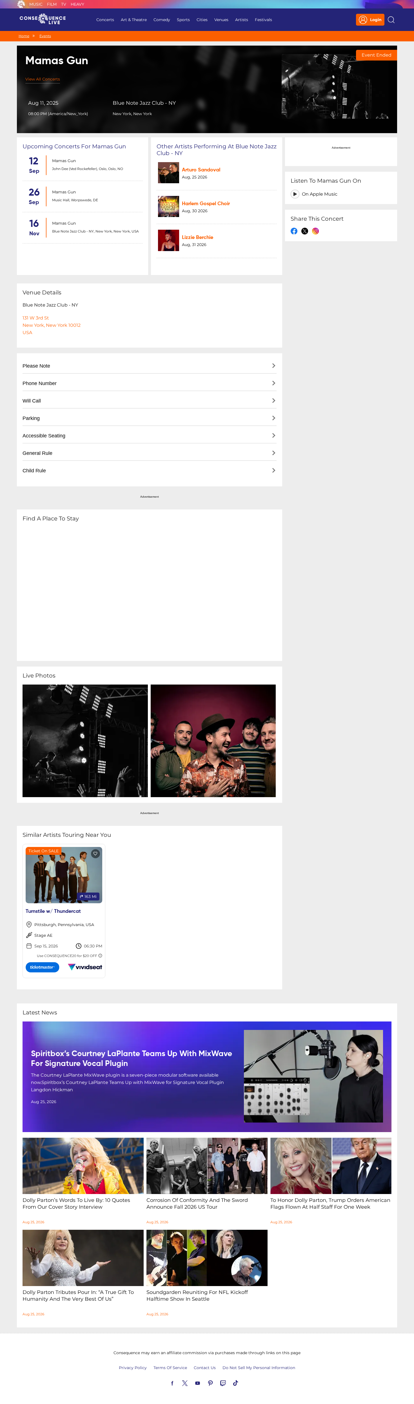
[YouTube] (204, 1382)
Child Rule (34, 470)
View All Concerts (42, 79)
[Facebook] (179, 1382)
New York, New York (132, 113)
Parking (31, 418)
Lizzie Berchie (197, 237)
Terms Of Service (170, 1367)
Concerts (105, 19)
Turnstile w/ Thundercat (53, 911)
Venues (221, 19)
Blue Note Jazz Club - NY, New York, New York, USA (95, 231)
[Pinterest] (217, 1382)
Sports (183, 19)
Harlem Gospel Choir (206, 203)
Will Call (32, 401)
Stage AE (43, 935)
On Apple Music (319, 194)
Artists (241, 19)
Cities (202, 19)
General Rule (37, 453)
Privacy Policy (133, 1367)
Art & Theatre (134, 19)
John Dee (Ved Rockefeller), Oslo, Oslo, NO (87, 169)
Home (24, 36)
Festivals (263, 19)
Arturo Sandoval (201, 170)
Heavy (77, 4)
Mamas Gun (64, 160)
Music (36, 4)
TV (63, 4)
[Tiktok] (242, 1382)
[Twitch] (229, 1382)
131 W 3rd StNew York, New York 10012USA (52, 325)
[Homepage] (45, 19)
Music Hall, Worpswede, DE (75, 200)
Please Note (36, 366)
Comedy (161, 19)
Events (45, 36)
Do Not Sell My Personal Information (258, 1367)
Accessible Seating (44, 436)
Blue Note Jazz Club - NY (144, 103)
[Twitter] (191, 1382)
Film (52, 4)
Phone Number (40, 383)
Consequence (21, 4)
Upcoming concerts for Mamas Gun (74, 146)
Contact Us (205, 1367)
